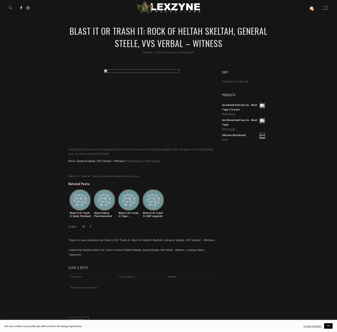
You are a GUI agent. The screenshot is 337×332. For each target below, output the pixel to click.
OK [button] (328, 325)
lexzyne (170, 52)
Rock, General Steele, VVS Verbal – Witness (96, 161)
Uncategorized (186, 52)
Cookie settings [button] (312, 326)
